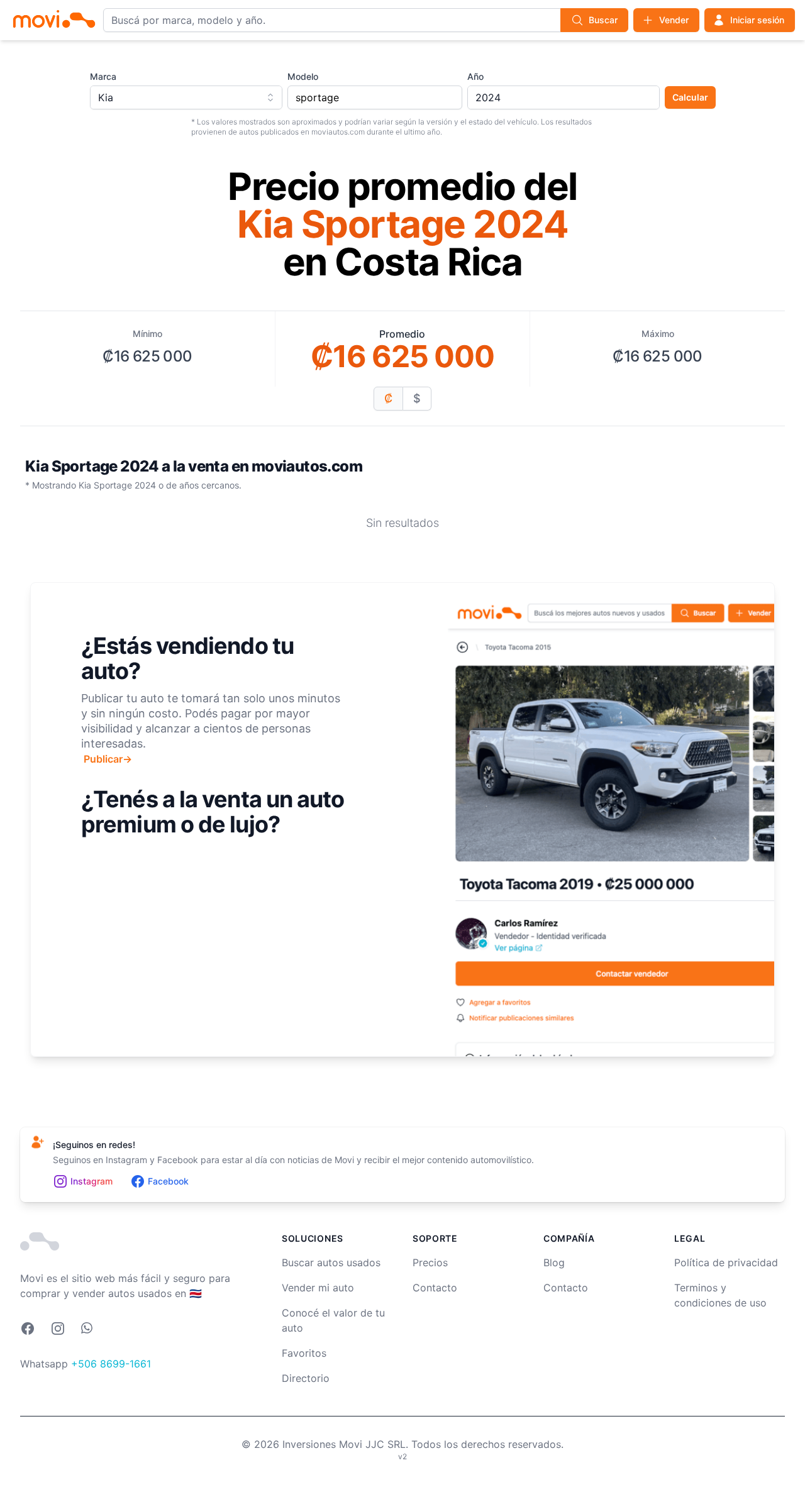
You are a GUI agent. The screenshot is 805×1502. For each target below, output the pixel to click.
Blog (554, 1262)
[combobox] (186, 97)
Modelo (302, 76)
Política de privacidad (726, 1262)
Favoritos (304, 1353)
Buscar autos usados (331, 1262)
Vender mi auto (318, 1287)
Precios (430, 1262)
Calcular (690, 97)
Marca (103, 76)
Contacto (435, 1287)
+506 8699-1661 (111, 1363)
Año (475, 76)
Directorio (306, 1378)
